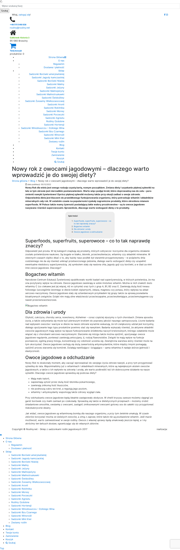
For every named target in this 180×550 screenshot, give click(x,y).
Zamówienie (57, 155)
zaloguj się (24, 14)
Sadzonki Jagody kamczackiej (48, 77)
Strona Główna (56, 57)
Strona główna (19, 180)
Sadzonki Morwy (55, 111)
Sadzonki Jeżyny (55, 87)
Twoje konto (57, 151)
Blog (61, 144)
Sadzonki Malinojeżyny (52, 91)
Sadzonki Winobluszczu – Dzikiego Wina (42, 128)
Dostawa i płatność (54, 67)
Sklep (61, 70)
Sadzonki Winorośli (54, 134)
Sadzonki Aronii (56, 104)
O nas (61, 60)
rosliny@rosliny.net (20, 27)
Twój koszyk (16, 50)
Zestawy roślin (56, 141)
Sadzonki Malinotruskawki (50, 94)
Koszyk (60, 158)
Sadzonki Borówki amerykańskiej (46, 74)
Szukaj (60, 161)
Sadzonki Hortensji (54, 124)
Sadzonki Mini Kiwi (54, 138)
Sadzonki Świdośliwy (53, 97)
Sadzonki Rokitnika (54, 107)
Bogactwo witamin (82, 226)
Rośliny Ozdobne (55, 121)
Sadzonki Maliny (55, 84)
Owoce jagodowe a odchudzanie (88, 232)
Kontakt (60, 148)
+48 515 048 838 (18, 24)
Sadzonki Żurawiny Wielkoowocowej (44, 101)
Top (2, 548)
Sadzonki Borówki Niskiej (50, 80)
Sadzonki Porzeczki (53, 114)
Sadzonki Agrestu (54, 117)
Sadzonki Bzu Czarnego (51, 131)
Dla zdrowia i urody (82, 229)
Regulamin (58, 64)
